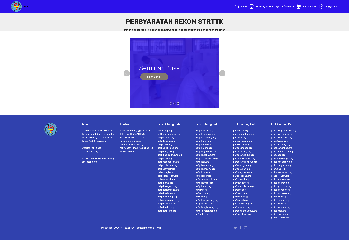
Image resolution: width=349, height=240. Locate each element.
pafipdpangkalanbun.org (283, 130)
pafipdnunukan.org (281, 179)
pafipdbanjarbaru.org (282, 162)
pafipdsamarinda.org (281, 148)
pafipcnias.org (165, 144)
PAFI (26, 6)
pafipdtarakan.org (280, 176)
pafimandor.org (241, 183)
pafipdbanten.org (204, 130)
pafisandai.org (240, 200)
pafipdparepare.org (280, 207)
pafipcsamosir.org (166, 169)
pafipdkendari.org (280, 200)
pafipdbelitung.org (167, 210)
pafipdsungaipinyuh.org (245, 162)
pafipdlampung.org (167, 196)
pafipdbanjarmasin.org (282, 134)
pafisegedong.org (242, 176)
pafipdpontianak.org (243, 186)
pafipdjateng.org (204, 148)
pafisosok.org (240, 189)
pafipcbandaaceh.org (168, 162)
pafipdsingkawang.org (206, 207)
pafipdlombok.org (204, 165)
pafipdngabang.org (243, 172)
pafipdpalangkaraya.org (245, 210)
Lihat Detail (154, 77)
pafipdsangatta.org (281, 165)
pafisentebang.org (242, 141)
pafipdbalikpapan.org (281, 137)
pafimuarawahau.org (281, 172)
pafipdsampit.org (241, 207)
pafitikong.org (165, 130)
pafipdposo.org (278, 210)
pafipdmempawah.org (244, 158)
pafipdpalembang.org (168, 189)
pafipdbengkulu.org (167, 186)
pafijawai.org (239, 137)
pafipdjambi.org (165, 183)
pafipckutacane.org (167, 165)
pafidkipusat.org (90, 151)
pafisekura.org (202, 193)
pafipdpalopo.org (279, 203)
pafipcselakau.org (204, 203)
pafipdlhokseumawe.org (170, 155)
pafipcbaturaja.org (167, 203)
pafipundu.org (278, 155)
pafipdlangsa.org (166, 151)
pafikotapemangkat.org (169, 134)
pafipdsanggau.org (242, 148)
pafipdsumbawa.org (205, 169)
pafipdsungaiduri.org (244, 155)
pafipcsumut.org (166, 137)
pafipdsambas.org (204, 183)
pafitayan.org (240, 193)
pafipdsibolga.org (166, 141)
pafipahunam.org (242, 169)
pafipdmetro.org (166, 207)
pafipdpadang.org (167, 193)
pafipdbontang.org (280, 144)
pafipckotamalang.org (206, 158)
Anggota (330, 6)
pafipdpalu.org (278, 196)
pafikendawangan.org (282, 158)
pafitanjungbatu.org (243, 134)
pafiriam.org (201, 196)
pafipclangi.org (165, 172)
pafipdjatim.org (203, 141)
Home (243, 6)
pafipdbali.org (202, 162)
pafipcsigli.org (165, 158)
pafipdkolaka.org (279, 214)
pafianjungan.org (242, 165)
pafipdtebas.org (203, 186)
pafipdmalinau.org (280, 183)
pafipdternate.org (280, 217)
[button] (126, 73)
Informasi (286, 6)
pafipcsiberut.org (166, 179)
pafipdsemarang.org (205, 137)
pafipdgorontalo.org (281, 186)
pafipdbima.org (203, 172)
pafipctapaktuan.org (168, 176)
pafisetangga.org (280, 141)
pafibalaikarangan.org (206, 210)
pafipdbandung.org (205, 134)
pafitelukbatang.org (243, 203)
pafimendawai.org (242, 214)
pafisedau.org (202, 214)
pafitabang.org (89, 162)
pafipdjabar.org (203, 144)
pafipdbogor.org (203, 176)
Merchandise (309, 6)
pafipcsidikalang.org (168, 148)
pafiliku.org (201, 189)
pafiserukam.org (241, 144)
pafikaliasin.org (241, 130)
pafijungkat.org (241, 179)
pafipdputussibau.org (282, 151)
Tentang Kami (263, 6)
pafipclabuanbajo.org (206, 179)
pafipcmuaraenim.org (168, 200)
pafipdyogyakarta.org (206, 151)
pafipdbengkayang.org (206, 200)
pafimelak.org (278, 169)
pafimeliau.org (240, 196)
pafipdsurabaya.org (205, 155)
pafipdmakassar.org (281, 193)
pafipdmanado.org (280, 189)
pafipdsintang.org (242, 151)
